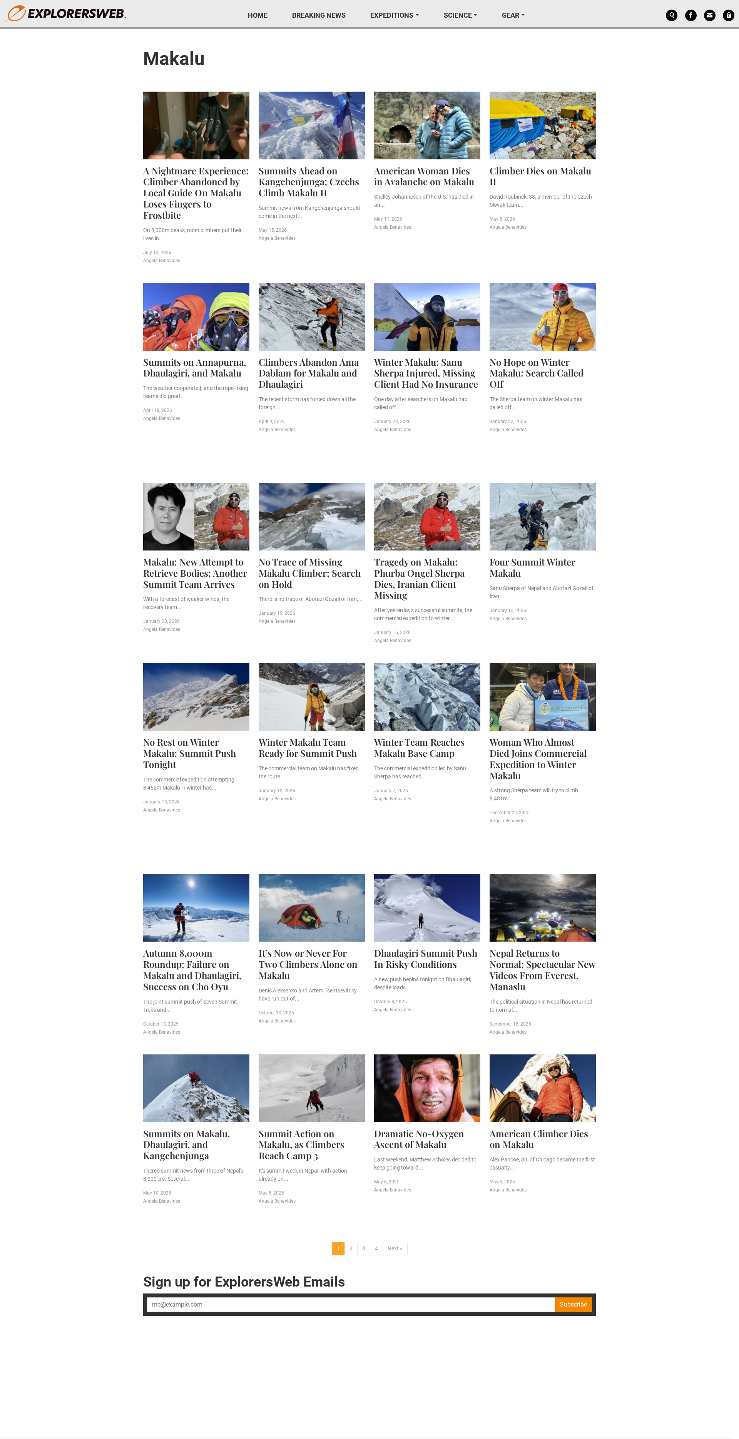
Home (258, 15)
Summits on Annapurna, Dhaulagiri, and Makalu (194, 367)
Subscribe (573, 1304)
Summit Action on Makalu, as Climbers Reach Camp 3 (301, 1144)
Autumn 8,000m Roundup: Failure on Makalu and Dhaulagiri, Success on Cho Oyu (192, 969)
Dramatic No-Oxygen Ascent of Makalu (419, 1139)
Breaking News (319, 15)
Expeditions (391, 15)
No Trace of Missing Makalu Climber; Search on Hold (310, 573)
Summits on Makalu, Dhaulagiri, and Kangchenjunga (186, 1144)
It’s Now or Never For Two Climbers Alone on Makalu (308, 964)
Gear (510, 15)
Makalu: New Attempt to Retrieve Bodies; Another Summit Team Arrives (195, 573)
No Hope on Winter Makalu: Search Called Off (537, 373)
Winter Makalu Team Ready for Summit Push (308, 747)
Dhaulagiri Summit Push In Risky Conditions (425, 958)
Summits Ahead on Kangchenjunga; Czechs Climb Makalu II (309, 181)
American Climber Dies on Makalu (539, 1139)
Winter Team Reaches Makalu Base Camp (419, 747)
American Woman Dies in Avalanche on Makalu (424, 176)
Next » (395, 1248)
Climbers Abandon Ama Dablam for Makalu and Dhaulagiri (309, 373)
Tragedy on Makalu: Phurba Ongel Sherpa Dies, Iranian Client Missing (419, 578)
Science (458, 15)
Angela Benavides (161, 260)
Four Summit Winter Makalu (532, 567)
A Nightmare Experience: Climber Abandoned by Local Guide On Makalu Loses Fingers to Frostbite (196, 192)
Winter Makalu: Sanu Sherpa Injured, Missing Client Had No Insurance (426, 373)
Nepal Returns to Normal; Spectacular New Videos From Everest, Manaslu (542, 969)
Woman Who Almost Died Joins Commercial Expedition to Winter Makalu (538, 758)
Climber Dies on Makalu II (540, 176)
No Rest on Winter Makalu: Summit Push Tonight (189, 753)
